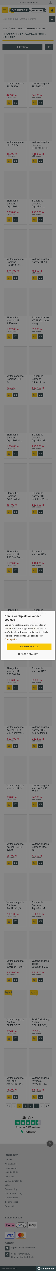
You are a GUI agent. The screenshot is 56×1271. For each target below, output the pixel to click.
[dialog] (28, 635)
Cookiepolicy (11, 639)
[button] (28, 654)
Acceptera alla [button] (29, 647)
